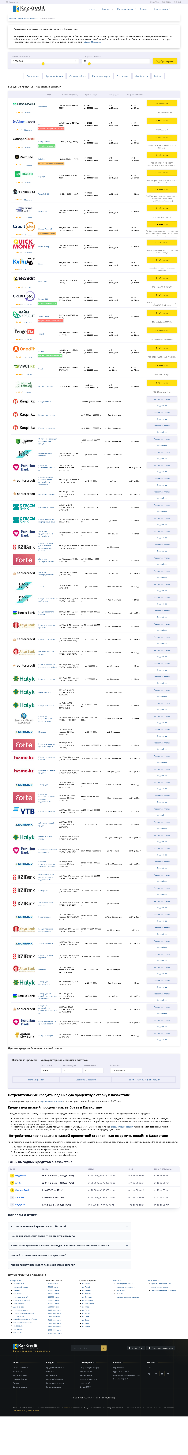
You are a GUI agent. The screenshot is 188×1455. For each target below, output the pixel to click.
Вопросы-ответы (20, 1387)
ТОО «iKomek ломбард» (162, 392)
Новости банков (20, 1379)
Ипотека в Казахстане (47, 494)
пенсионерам (19, 1303)
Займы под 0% (86, 1371)
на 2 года (86, 1310)
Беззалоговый (44, 917)
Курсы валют (118, 1367)
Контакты (152, 1362)
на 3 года (86, 1313)
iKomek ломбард (45, 386)
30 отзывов (28, 252)
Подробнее (162, 405)
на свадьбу (18, 1326)
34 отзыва (28, 305)
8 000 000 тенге (54, 1330)
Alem (40, 124)
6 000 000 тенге (54, 1323)
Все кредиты (33, 76)
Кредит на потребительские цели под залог (45, 718)
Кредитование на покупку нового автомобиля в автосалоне (45, 481)
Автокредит (43, 785)
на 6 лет (85, 1320)
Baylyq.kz (42, 176)
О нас (149, 1367)
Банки (92, 9)
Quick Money (43, 246)
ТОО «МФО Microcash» (162, 217)
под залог (17, 1290)
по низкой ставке (20, 1287)
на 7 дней (86, 1287)
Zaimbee (41, 159)
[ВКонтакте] (149, 1373)
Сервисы (117, 1362)
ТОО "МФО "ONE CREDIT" (162, 287)
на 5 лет (85, 1316)
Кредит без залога (46, 705)
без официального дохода (128, 1297)
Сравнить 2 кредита (86, 1079)
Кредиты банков (54, 76)
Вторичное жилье (46, 507)
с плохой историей (21, 1300)
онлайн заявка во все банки (25, 1319)
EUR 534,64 (166, 2)
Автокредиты (153, 1280)
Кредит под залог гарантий (45, 956)
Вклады (16, 1383)
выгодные (17, 1329)
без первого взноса (125, 1283)
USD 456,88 (154, 2)
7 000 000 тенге (54, 1326)
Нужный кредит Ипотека (45, 454)
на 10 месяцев (88, 1303)
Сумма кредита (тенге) (20, 56)
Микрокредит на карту (89, 1367)
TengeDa (41, 334)
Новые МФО (85, 1383)
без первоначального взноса (163, 1290)
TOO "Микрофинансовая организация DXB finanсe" (162, 181)
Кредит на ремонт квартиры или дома (46, 520)
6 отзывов (28, 322)
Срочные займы (77, 76)
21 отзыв (28, 287)
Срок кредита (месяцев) (92, 56)
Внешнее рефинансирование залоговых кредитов (47, 864)
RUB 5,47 (177, 2)
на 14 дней (86, 1290)
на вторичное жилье (125, 1287)
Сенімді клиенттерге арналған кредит (47, 1022)
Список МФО (85, 1387)
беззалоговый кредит (122, 1126)
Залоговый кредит (46, 943)
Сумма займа (46, 1065)
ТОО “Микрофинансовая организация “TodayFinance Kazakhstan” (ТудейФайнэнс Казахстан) (162, 198)
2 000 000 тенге (54, 1313)
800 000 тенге (53, 1307)
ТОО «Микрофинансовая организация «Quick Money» (162, 251)
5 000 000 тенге (54, 1320)
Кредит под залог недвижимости (45, 930)
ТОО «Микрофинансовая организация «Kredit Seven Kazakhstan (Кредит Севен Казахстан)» (162, 233)
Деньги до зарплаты (88, 1379)
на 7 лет (85, 1323)
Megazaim (42, 106)
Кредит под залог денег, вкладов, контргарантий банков (45, 547)
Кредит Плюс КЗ (45, 229)
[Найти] (104, 1348)
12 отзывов (28, 130)
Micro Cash (42, 211)
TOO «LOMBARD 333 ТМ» (162, 322)
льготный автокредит (160, 1287)
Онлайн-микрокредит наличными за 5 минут (47, 441)
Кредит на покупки (46, 415)
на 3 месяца (87, 1297)
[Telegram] (162, 1373)
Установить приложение (162, 1348)
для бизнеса (18, 1307)
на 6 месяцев (87, 1300)
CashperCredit (44, 141)
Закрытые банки (20, 1375)
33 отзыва (28, 340)
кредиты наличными (52, 1101)
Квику (40, 264)
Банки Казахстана (20, 1367)
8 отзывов (28, 165)
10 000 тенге (53, 1283)
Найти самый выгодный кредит (144, 1079)
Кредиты (106, 9)
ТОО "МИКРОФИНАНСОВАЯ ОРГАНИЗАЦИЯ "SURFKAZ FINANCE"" (162, 164)
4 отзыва (28, 112)
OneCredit (42, 281)
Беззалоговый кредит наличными (47, 850)
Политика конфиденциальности (26, 1411)
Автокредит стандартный (44, 982)
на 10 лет (86, 1326)
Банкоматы (18, 1371)
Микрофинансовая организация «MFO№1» (162, 269)
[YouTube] (155, 1373)
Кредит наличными (46, 428)
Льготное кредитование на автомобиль (45, 533)
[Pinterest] (168, 1373)
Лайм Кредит (44, 316)
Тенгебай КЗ (43, 194)
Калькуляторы (161, 9)
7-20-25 (41, 586)
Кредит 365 (43, 299)
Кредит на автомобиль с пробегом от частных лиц (47, 1009)
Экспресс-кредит (45, 1035)
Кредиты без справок (55, 1379)
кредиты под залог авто (161, 1283)
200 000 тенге (53, 1297)
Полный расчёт (36, 1079)
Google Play (137, 1348)
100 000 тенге (53, 1290)
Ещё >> (157, 76)
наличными (18, 1283)
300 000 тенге (53, 1300)
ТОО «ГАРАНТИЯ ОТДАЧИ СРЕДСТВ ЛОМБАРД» (162, 146)
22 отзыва (28, 217)
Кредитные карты (101, 76)
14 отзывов (28, 200)
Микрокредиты (125, 9)
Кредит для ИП (44, 401)
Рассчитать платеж (162, 399)
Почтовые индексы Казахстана (126, 1375)
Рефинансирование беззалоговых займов (47, 665)
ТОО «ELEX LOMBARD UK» (162, 112)
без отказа (17, 1332)
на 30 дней (86, 1293)
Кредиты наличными (55, 1367)
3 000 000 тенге (54, 1316)
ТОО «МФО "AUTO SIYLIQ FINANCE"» (162, 357)
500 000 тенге (53, 1303)
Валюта (143, 9)
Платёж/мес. (115, 1065)
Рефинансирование (46, 679)
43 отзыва (28, 235)
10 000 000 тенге (55, 1333)
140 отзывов (28, 270)
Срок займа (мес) (69, 1065)
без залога (17, 1293)
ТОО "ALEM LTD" (161, 130)
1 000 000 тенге (54, 1310)
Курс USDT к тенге (121, 1371)
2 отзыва (28, 182)
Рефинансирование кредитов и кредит (46, 745)
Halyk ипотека (44, 692)
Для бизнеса (141, 76)
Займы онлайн (86, 1375)
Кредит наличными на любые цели (48, 599)
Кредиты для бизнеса (55, 1383)
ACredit (41, 351)
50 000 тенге (53, 1287)
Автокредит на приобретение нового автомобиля (48, 996)
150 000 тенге (53, 1293)
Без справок (123, 76)
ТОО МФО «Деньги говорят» (162, 339)
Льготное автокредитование (46, 560)
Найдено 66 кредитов (92, 42)
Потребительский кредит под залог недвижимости (46, 877)
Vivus (40, 369)
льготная (121, 1290)
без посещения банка (22, 1322)
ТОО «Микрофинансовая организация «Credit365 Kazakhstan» (162, 304)
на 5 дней (86, 1283)
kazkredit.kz (68, 1408)
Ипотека (42, 732)
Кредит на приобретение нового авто (48, 467)
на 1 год (85, 1307)
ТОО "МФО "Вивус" (162, 374)
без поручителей (20, 1297)
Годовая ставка (89, 1065)
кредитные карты (20, 1310)
